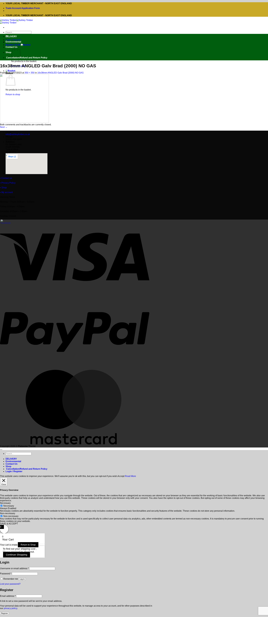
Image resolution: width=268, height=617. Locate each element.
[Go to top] (1, 449)
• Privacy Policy (7, 183)
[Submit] (7, 457)
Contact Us (11, 464)
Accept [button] (121, 476)
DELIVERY (11, 36)
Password (5, 573)
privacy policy (10, 608)
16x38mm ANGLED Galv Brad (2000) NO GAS (60, 73)
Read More (130, 476)
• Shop (3, 187)
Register (4, 613)
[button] (18, 45)
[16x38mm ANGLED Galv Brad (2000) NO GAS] (24, 122)
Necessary (8, 506)
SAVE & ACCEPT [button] (9, 523)
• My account (6, 192)
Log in (22, 579)
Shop (8, 52)
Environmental (13, 42)
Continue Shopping (16, 554)
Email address (8, 596)
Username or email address (14, 568)
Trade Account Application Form (23, 8)
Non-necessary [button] (7, 513)
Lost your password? (10, 584)
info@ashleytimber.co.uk (18, 134)
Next (3, 127)
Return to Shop (28, 545)
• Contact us (6, 178)
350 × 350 (29, 73)
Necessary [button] (5, 503)
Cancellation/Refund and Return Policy (26, 57)
